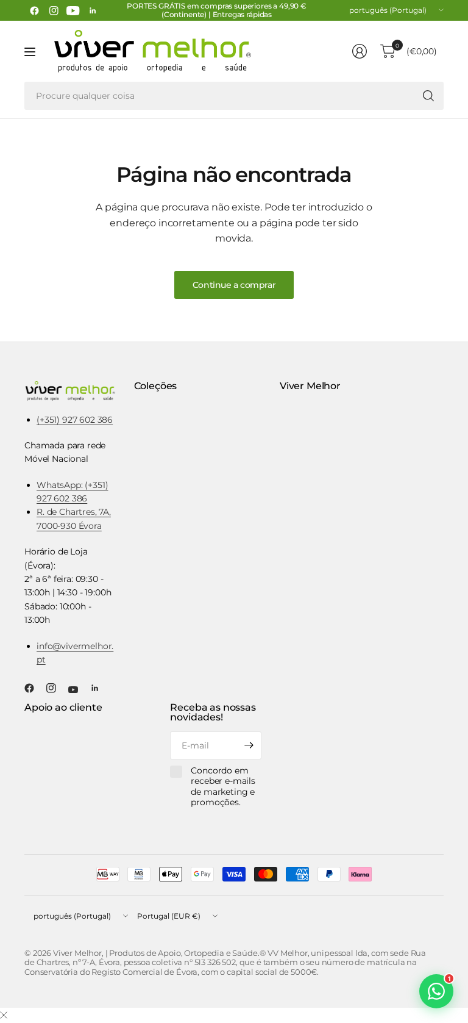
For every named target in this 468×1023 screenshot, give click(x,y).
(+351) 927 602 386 (75, 419)
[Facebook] (34, 10)
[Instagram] (53, 10)
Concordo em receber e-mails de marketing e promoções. (223, 787)
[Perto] (3, 1016)
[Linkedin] (92, 10)
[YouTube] (73, 10)
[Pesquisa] (428, 96)
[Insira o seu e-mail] (249, 745)
